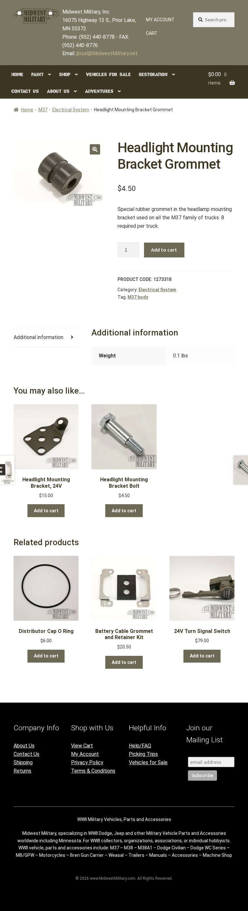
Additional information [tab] (38, 337)
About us (58, 91)
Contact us (25, 91)
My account (160, 19)
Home (17, 74)
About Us (24, 746)
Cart (152, 33)
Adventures (99, 91)
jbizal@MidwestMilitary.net (107, 53)
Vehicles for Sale (108, 74)
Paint (37, 74)
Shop (64, 74)
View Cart (82, 746)
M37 (42, 109)
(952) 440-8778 (97, 37)
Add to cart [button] (46, 510)
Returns (22, 771)
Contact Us (26, 754)
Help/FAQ (140, 746)
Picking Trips (143, 754)
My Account (85, 754)
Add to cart (164, 249)
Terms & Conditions (93, 771)
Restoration (153, 74)
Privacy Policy (87, 762)
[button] (95, 149)
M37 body (138, 297)
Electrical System (70, 109)
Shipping (23, 762)
